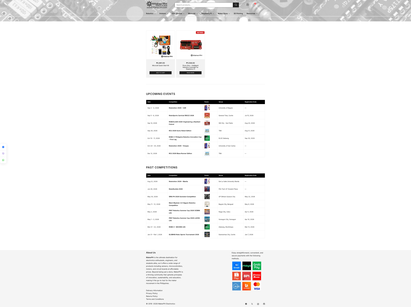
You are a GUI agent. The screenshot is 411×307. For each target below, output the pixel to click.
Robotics (149, 13)
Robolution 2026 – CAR (177, 108)
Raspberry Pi (206, 13)
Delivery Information (154, 290)
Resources (251, 13)
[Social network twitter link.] (252, 304)
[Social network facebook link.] (246, 304)
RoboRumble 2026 (176, 189)
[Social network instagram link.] (258, 304)
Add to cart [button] (160, 73)
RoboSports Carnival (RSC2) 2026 (181, 115)
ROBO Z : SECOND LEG (177, 227)
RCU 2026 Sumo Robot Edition (180, 131)
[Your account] (247, 5)
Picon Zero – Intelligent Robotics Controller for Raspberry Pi (191, 67)
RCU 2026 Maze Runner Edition (180, 153)
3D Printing (238, 13)
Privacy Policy (152, 293)
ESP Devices (177, 13)
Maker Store (223, 13)
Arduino (162, 13)
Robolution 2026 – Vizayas (179, 146)
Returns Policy (152, 296)
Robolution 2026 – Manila (178, 181)
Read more (190, 73)
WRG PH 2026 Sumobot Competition (182, 196)
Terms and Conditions (155, 299)
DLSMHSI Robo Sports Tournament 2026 (184, 234)
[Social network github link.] (264, 304)
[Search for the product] (236, 5)
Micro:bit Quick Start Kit (160, 65)
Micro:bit (191, 13)
